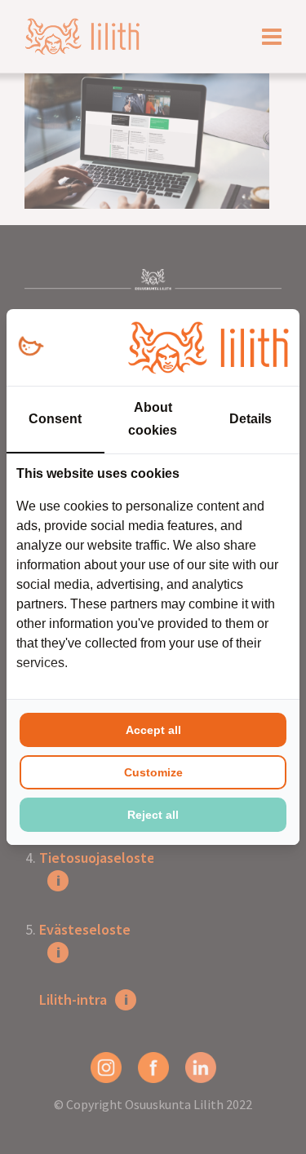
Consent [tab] (55, 419)
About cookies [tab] (152, 418)
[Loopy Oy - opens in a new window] (30, 347)
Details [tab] (250, 419)
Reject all (153, 814)
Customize (153, 772)
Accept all (153, 729)
